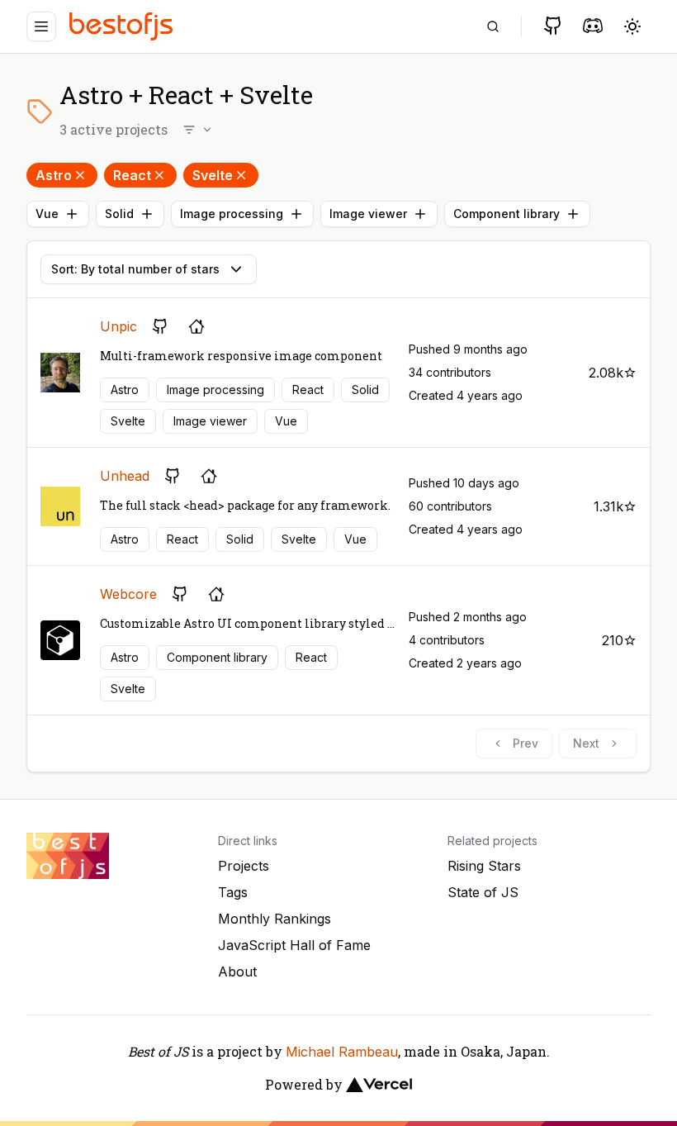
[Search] (493, 26)
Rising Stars (484, 866)
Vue (47, 214)
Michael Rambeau (342, 1051)
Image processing (231, 214)
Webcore (128, 594)
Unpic (118, 326)
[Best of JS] (123, 26)
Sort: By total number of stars (135, 269)
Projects (243, 866)
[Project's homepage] (196, 326)
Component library (506, 214)
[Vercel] (379, 1084)
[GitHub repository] (160, 326)
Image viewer (368, 214)
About (237, 971)
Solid (119, 214)
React (132, 175)
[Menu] (41, 26)
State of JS (482, 892)
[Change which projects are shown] (198, 129)
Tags (233, 892)
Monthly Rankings (274, 918)
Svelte (212, 175)
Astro (54, 175)
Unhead (124, 476)
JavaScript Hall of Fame (294, 945)
